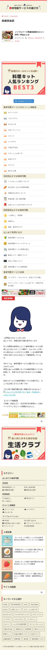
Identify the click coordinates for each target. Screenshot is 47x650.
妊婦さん (11, 221)
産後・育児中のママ (15, 227)
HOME (6, 520)
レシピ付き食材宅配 (19, 624)
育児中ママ (30, 498)
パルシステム (13, 118)
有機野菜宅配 (9, 490)
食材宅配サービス (38, 639)
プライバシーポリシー (34, 523)
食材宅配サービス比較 (14, 272)
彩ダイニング (39, 629)
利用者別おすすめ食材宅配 (16, 210)
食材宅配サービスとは (16, 238)
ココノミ (11, 136)
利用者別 (6, 494)
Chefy (5, 604)
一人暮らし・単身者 (15, 215)
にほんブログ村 (9, 395)
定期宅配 (28, 629)
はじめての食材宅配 (10, 478)
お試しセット (15, 609)
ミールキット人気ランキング (18, 181)
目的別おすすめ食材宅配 (15, 176)
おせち (5, 609)
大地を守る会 (13, 147)
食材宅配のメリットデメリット (19, 243)
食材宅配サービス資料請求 (17, 267)
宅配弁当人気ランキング (17, 193)
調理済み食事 (31, 490)
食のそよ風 (12, 171)
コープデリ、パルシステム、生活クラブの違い (25, 277)
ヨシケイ (11, 165)
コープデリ (12, 142)
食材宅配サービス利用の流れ (18, 249)
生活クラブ (12, 159)
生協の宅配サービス (21, 634)
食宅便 (26, 639)
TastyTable (34, 604)
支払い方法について (15, 261)
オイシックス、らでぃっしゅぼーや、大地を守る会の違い (25, 284)
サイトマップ (8, 526)
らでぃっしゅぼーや (15, 153)
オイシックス (13, 112)
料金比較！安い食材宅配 (17, 199)
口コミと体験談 (8, 505)
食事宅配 (17, 639)
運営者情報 (30, 526)
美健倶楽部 (38, 38)
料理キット (7, 634)
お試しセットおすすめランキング (20, 205)
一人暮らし (8, 501)
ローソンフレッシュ (36, 624)
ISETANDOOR (15, 604)
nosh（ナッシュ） (14, 130)
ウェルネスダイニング (21, 614)
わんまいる (12, 124)
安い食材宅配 (30, 487)
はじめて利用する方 (13, 232)
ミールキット (31, 619)
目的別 (5, 483)
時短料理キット (9, 487)
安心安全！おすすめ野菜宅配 (18, 187)
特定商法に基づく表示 (12, 523)
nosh (25, 604)
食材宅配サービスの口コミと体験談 (20, 107)
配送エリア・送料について (17, 255)
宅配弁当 (31, 38)
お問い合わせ (31, 520)
